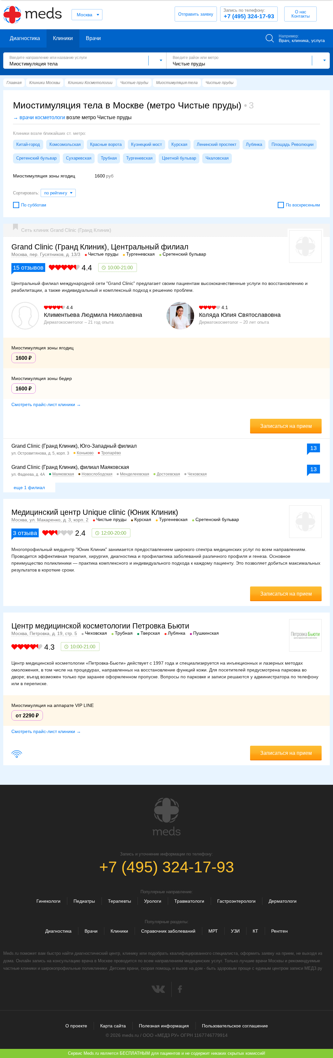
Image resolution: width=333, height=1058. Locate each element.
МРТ (213, 931)
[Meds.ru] (166, 817)
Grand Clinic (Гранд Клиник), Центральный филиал (99, 247)
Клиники (63, 38)
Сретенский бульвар (36, 158)
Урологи (152, 901)
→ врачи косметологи (39, 117)
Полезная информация (164, 1025)
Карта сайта (113, 1025)
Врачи (93, 38)
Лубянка (254, 144)
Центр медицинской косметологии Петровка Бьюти (100, 626)
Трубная (109, 158)
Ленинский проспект (216, 144)
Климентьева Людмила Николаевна (93, 315)
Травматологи (189, 901)
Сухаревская (78, 158)
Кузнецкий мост (146, 144)
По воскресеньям (303, 205)
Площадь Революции (292, 144)
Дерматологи (283, 901)
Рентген (279, 931)
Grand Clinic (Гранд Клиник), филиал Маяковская (70, 467)
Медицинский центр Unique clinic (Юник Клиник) (94, 512)
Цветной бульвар (179, 158)
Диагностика (25, 38)
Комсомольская (65, 144)
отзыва (25, 533)
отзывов (28, 267)
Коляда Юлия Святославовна (240, 315)
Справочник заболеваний (168, 931)
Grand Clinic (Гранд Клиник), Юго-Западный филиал (74, 446)
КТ (255, 931)
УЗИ (235, 931)
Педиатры (84, 901)
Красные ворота (106, 144)
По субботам (33, 205)
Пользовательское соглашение (235, 1025)
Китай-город (28, 144)
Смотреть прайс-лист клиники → (46, 404)
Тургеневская (139, 158)
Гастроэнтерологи (236, 901)
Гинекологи (48, 901)
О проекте (76, 1025)
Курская (179, 144)
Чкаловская (217, 158)
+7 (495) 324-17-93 (248, 14)
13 (313, 448)
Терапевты (119, 901)
